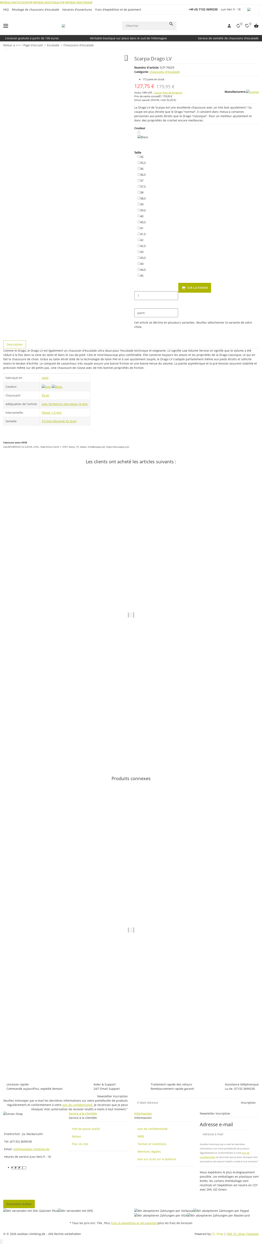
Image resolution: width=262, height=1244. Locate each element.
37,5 (143, 186)
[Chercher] (171, 24)
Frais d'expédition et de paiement (118, 9)
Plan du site (80, 1144)
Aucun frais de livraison (168, 92)
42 (141, 240)
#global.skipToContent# (16, 2)
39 (141, 204)
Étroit (45, 395)
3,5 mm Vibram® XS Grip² (59, 421)
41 (141, 228)
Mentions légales (149, 1151)
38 (141, 192)
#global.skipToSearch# (49, 2)
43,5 (143, 258)
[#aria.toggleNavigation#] (5, 25)
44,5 (143, 269)
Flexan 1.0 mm (52, 413)
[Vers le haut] (1, 1241)
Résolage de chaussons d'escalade (35, 9)
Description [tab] (15, 344)
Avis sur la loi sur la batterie (157, 1159)
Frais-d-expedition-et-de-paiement (134, 1223)
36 (141, 169)
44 (141, 264)
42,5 (143, 246)
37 (141, 180)
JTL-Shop (217, 1234)
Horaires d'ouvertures (77, 9)
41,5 (143, 234)
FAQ (6, 9)
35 (141, 157)
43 (141, 252)
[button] (251, 9)
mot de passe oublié (86, 1129)
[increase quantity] (137, 304)
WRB (141, 1136)
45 (141, 275)
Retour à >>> (12, 45)
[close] (126, 58)
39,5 (143, 210)
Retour (76, 1136)
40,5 (143, 222)
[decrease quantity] (137, 287)
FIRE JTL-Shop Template (243, 1234)
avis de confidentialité (77, 1105)
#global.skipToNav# (78, 2)
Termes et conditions (152, 1144)
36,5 (143, 174)
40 (141, 216)
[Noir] (47, 386)
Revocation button (19, 1204)
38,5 (143, 198)
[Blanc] (143, 137)
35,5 (143, 163)
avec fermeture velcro (57, 404)
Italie (45, 378)
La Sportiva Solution (17, 1057)
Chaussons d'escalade (164, 72)
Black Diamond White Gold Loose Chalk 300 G (36, 740)
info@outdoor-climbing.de (31, 1149)
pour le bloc (80, 404)
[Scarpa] (252, 91)
